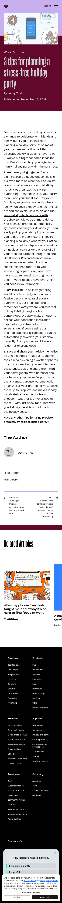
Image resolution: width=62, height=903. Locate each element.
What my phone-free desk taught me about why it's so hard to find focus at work (25, 609)
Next (45, 507)
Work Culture (14, 52)
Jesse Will (12, 618)
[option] (25, 595)
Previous (16, 505)
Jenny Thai (15, 93)
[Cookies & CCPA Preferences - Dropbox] (31, 887)
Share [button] (47, 6)
